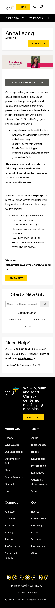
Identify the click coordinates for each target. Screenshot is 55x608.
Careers (36, 532)
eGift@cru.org (25, 358)
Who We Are (12, 444)
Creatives (10, 518)
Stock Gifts (18, 215)
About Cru (33, 417)
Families (9, 525)
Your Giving (36, 18)
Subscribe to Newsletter (27, 82)
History (9, 437)
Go (33, 502)
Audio (34, 437)
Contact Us (11, 484)
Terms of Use (18, 585)
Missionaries (16, 319)
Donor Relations (14, 477)
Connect (11, 502)
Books (35, 451)
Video (34, 491)
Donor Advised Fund (23, 224)
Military (9, 532)
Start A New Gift (14, 18)
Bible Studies (38, 444)
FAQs (34, 365)
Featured (28, 326)
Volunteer (36, 539)
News (8, 470)
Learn (35, 429)
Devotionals (38, 458)
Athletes (10, 511)
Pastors (9, 539)
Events (35, 511)
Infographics (38, 465)
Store (8, 491)
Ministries (40, 319)
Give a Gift (39, 43)
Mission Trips (38, 518)
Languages (37, 472)
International (38, 546)
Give (23, 7)
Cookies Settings (27, 592)
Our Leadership (14, 451)
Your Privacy (35, 585)
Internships (37, 525)
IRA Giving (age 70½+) (24, 237)
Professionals (12, 546)
